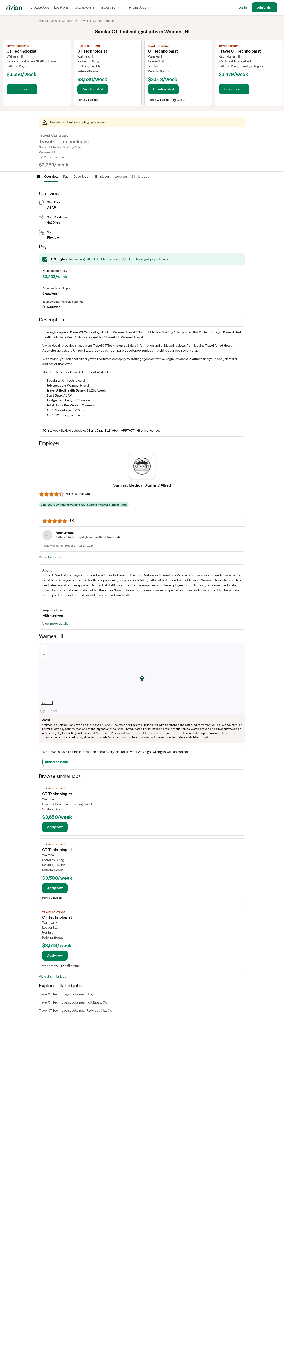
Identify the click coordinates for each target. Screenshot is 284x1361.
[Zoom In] (44, 648)
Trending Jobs (136, 7)
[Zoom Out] (44, 654)
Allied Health (48, 21)
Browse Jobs (40, 7)
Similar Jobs (140, 177)
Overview (51, 177)
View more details (55, 624)
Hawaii (83, 21)
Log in (242, 7)
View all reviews (50, 557)
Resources (107, 7)
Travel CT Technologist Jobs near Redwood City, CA (75, 1011)
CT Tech (67, 21)
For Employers (84, 7)
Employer (102, 177)
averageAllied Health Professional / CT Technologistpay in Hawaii (121, 259)
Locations (61, 7)
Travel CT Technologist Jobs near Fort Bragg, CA (73, 1002)
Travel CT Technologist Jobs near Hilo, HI (67, 994)
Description (81, 177)
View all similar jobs (52, 976)
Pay (65, 177)
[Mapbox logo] (49, 710)
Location (120, 177)
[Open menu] (38, 177)
